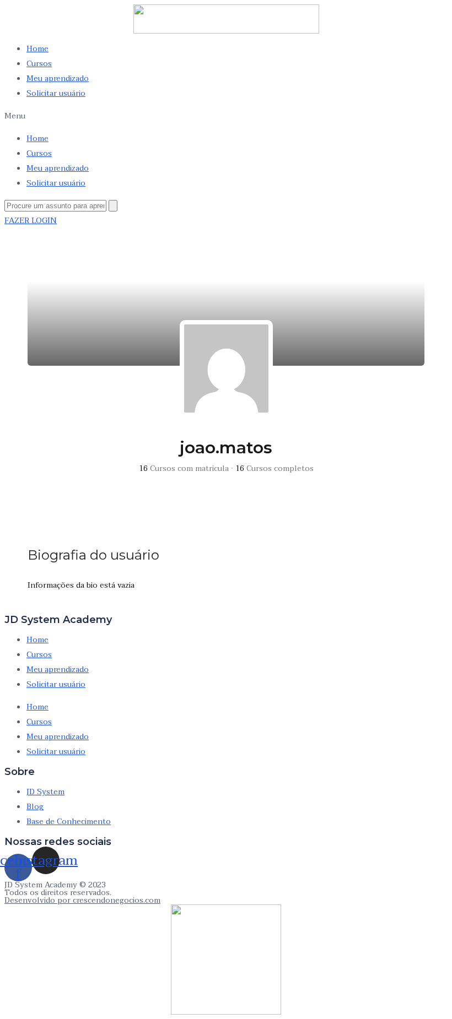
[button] (226, 116)
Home (37, 48)
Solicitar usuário (55, 93)
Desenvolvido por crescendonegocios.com (82, 900)
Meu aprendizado (57, 78)
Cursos (39, 63)
